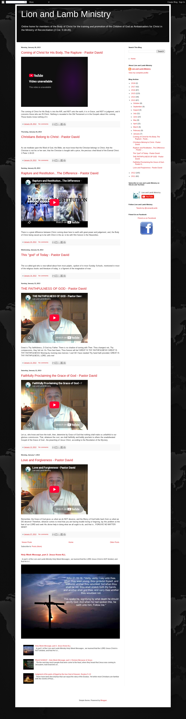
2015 (133, 93)
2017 (133, 87)
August (136, 110)
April (135, 124)
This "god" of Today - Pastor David (45, 255)
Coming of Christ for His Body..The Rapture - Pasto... (146, 138)
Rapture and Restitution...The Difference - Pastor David (59, 173)
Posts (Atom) (37, 546)
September (137, 107)
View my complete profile (138, 73)
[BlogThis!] (56, 124)
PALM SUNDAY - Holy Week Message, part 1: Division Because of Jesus (63, 660)
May (135, 120)
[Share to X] (59, 124)
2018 (133, 83)
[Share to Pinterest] (64, 124)
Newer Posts (27, 542)
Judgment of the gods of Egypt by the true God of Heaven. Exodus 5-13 (63, 674)
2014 (133, 97)
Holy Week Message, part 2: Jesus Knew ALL (43, 554)
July (135, 113)
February (137, 130)
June (135, 117)
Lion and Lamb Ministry (66, 14)
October (136, 103)
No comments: (43, 124)
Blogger (104, 700)
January (136, 134)
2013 (133, 100)
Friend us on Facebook (147, 218)
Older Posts (114, 542)
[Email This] (53, 124)
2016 (133, 90)
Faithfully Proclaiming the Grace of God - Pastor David (59, 375)
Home (71, 542)
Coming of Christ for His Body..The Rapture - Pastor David (62, 52)
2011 (133, 176)
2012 (133, 173)
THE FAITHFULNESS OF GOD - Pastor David (53, 288)
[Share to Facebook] (61, 124)
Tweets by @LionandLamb (146, 208)
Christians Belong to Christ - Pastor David (50, 137)
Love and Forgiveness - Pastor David (47, 460)
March (136, 127)
